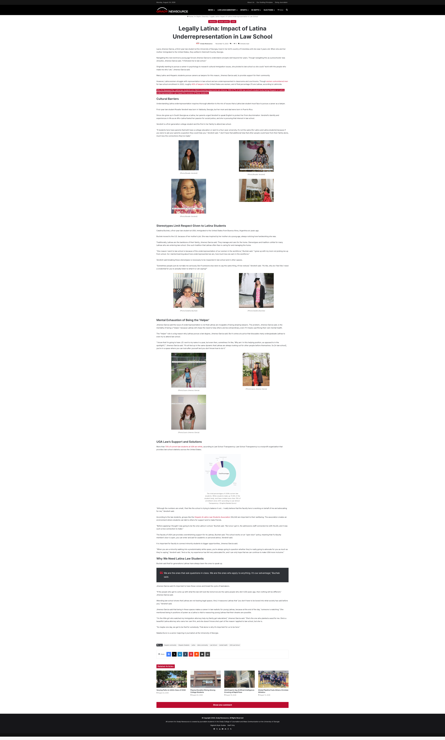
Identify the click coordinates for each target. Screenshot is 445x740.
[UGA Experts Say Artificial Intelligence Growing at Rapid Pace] (239, 679)
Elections (268, 10)
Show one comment (222, 705)
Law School (213, 645)
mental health (223, 645)
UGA (233, 21)
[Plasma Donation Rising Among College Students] (205, 679)
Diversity (205, 16)
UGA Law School (235, 645)
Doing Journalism (281, 2)
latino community (202, 645)
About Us (250, 2)
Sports (243, 10)
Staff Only (231, 725)
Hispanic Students (183, 645)
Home (190, 16)
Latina (193, 645)
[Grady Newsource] (172, 10)
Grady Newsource (206, 44)
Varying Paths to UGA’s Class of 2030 (171, 690)
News (210, 10)
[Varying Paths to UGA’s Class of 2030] (171, 679)
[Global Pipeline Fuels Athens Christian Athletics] (273, 679)
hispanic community (170, 645)
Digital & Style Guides (218, 725)
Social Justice (224, 21)
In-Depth (255, 10)
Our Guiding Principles (265, 2)
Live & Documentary (227, 10)
